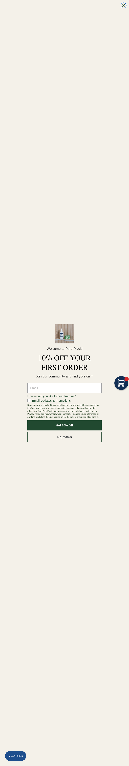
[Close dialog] (123, 5)
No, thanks (64, 437)
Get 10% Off (64, 425)
